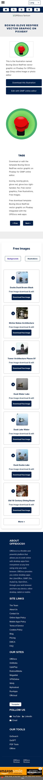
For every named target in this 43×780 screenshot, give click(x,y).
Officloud (13, 695)
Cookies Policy (16, 630)
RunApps (14, 691)
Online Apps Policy (18, 618)
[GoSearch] (14, 9)
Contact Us (14, 614)
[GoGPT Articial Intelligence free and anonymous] (6, 9)
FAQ (11, 646)
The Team (14, 605)
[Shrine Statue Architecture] (22, 318)
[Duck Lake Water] (22, 425)
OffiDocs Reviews (16, 761)
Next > (28, 223)
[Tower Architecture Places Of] (22, 354)
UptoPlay (13, 667)
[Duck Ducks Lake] (22, 460)
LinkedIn (28, 716)
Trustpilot (15, 704)
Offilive (12, 748)
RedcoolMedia (16, 671)
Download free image (21, 297)
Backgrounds (12, 259)
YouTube (16, 716)
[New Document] (21, 9)
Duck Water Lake (22, 394)
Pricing (13, 638)
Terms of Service (17, 626)
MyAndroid (14, 687)
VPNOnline (14, 679)
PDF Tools (14, 744)
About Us (13, 610)
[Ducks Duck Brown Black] (22, 283)
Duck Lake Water (22, 429)
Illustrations (33, 259)
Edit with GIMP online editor (24, 91)
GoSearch (14, 736)
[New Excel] (29, 9)
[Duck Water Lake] (22, 389)
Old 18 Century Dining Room (21, 500)
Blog (11, 634)
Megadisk (14, 675)
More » (21, 521)
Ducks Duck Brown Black (21, 287)
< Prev (15, 223)
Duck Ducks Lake (21, 465)
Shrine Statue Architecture (21, 323)
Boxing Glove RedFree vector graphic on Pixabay (21, 28)
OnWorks (13, 663)
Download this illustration (23, 82)
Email (14, 720)
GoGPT (13, 740)
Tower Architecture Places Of (21, 358)
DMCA (12, 642)
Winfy (12, 683)
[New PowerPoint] (37, 9)
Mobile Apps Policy (18, 622)
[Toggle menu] (3, 3)
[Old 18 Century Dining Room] (22, 496)
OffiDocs (13, 659)
